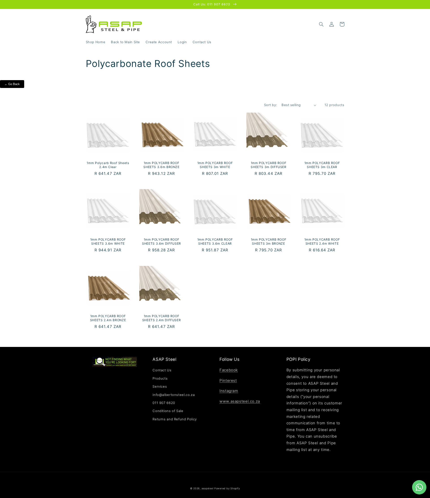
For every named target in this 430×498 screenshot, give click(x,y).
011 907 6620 (164, 403)
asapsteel (207, 488)
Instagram (228, 391)
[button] (321, 24)
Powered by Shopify (227, 488)
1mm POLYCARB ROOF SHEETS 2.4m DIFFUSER (161, 318)
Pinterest (228, 380)
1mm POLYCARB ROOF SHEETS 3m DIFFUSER (268, 165)
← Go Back (12, 84)
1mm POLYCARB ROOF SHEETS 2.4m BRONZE (108, 318)
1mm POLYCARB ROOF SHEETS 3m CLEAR (322, 165)
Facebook (228, 370)
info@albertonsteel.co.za (174, 395)
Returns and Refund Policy (175, 419)
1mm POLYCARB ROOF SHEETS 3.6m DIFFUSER (161, 241)
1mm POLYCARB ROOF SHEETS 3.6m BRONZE (161, 165)
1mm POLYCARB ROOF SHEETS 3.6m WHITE (108, 241)
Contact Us (162, 370)
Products (160, 378)
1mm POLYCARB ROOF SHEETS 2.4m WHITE (322, 241)
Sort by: (270, 105)
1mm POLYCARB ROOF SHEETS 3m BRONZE (268, 241)
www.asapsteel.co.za (239, 401)
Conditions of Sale (168, 411)
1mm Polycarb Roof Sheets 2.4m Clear (108, 165)
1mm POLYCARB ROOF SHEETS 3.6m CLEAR (215, 241)
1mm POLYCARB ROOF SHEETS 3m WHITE (215, 165)
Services (160, 387)
